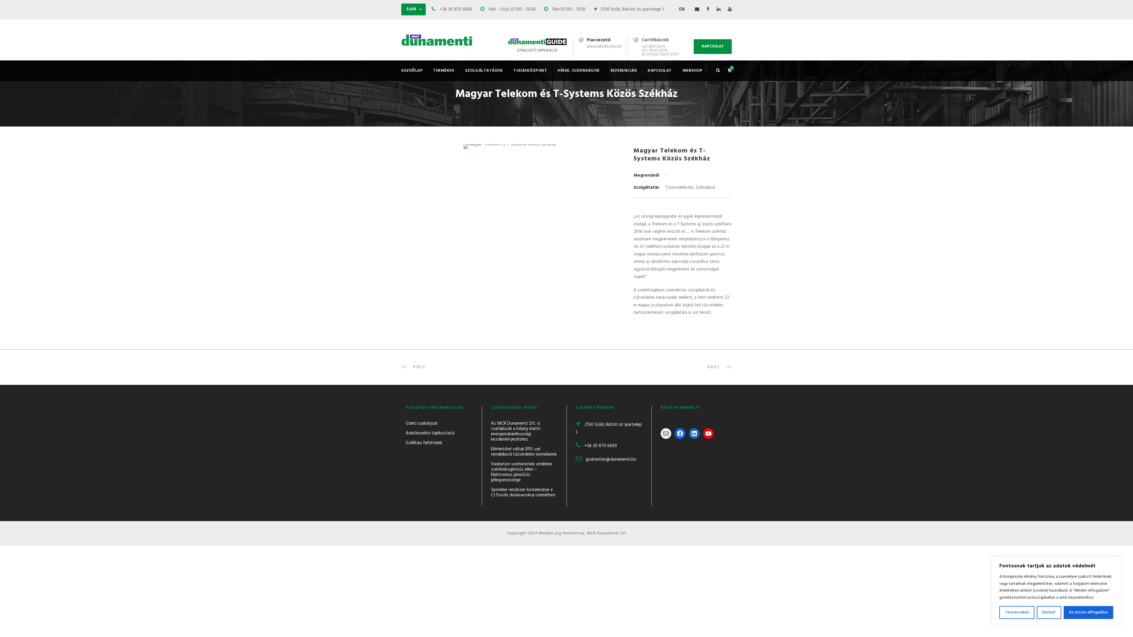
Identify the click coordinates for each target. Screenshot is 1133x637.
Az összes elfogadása (1088, 612)
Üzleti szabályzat (422, 423)
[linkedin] (719, 9)
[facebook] (708, 9)
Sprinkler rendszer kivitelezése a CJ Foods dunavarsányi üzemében (523, 492)
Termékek (443, 70)
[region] (1056, 590)
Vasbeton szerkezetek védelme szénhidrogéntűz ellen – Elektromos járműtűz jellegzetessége (521, 472)
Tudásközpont (530, 70)
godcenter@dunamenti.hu (611, 459)
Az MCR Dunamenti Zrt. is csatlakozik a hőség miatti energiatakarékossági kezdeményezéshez (515, 431)
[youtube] (730, 9)
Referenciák (623, 70)
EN (682, 9)
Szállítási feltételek (424, 442)
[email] (697, 9)
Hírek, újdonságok (579, 70)
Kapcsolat (660, 70)
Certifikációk (655, 40)
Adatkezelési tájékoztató (430, 433)
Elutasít (1049, 612)
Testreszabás (1017, 612)
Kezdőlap (412, 70)
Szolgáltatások (484, 70)
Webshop (692, 70)
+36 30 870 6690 (600, 445)
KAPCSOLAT (713, 46)
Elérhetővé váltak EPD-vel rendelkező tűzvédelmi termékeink (524, 452)
